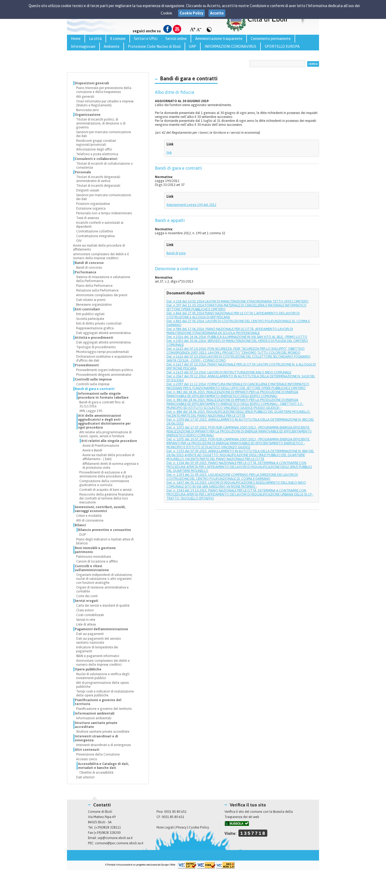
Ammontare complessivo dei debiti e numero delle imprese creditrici (103, 662)
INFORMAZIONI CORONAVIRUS (230, 46)
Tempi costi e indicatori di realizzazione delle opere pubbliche (105, 693)
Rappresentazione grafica (95, 328)
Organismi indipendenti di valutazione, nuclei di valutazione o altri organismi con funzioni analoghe (104, 579)
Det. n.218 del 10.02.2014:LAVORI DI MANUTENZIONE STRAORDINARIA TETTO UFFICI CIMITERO (237, 301)
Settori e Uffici (146, 39)
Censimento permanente (271, 39)
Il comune (118, 39)
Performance (85, 272)
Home (76, 39)
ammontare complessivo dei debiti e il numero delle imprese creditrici (101, 256)
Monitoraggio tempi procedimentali (102, 352)
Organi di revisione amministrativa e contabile (102, 589)
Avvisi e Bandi (92, 450)
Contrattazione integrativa (95, 236)
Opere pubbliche (88, 669)
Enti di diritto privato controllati (99, 323)
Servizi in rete (85, 620)
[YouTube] (177, 29)
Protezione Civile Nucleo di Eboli (154, 46)
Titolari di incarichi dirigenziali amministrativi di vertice (98, 179)
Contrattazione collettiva (94, 231)
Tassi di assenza (87, 218)
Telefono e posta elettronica (97, 154)
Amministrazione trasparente (218, 39)
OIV (79, 241)
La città (95, 39)
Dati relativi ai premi (91, 300)
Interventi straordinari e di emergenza (96, 738)
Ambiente (111, 46)
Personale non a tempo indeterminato (104, 213)
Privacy (181, 827)
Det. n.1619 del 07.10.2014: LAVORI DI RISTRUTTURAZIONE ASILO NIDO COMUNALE (228, 372)
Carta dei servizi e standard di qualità (102, 605)
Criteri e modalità (89, 516)
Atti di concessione (89, 520)
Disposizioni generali (92, 83)
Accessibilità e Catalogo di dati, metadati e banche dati (103, 766)
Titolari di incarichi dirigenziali (98, 185)
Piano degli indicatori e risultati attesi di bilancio (105, 541)
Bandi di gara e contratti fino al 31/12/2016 (101, 404)
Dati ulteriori (85, 777)
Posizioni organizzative (93, 204)
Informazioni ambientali (94, 713)
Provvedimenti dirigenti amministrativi (103, 375)
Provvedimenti (87, 365)
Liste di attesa (86, 624)
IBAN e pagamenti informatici (97, 656)
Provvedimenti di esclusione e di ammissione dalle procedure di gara (105, 474)
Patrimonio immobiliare (93, 557)
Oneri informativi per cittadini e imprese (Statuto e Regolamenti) (105, 103)
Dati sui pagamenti (90, 634)
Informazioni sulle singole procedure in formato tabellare (103, 395)
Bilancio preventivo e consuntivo (104, 530)
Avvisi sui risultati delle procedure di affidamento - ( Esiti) (108, 457)
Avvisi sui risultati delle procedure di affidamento (99, 247)
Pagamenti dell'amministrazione (101, 629)
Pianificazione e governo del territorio (98, 702)
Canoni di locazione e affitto (97, 561)
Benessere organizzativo (94, 304)
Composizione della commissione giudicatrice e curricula (104, 483)
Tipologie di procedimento (96, 347)
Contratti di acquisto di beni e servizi (105, 490)
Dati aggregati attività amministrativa (103, 333)
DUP (82, 534)
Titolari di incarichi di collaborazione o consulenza (104, 165)
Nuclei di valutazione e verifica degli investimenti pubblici (102, 676)
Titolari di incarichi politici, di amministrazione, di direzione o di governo (101, 123)
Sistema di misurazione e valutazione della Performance (103, 279)
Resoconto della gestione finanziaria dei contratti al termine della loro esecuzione (106, 498)
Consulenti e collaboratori (96, 159)
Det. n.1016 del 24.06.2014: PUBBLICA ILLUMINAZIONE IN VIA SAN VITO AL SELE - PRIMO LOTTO (236, 337)
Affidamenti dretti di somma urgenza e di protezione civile (110, 466)
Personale (83, 172)
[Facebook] (167, 29)
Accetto (217, 13)
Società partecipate (90, 319)
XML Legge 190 (90, 411)
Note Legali (165, 827)
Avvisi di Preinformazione (100, 445)
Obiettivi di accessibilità (96, 772)
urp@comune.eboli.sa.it (115, 838)
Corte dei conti (87, 596)
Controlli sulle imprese (93, 379)
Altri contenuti (87, 750)
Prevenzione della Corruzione (98, 754)
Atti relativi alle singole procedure (109, 441)
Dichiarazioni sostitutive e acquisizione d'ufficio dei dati (104, 358)
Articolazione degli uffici (94, 149)
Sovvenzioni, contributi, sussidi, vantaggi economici (100, 509)
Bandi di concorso (89, 263)
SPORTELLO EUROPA (282, 46)
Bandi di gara (176, 253)
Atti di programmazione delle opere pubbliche (102, 685)
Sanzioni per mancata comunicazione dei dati (103, 134)
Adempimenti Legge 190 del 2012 (191, 205)
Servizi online (176, 39)
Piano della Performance (94, 286)
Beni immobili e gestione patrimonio (95, 550)
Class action (85, 610)
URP (192, 46)
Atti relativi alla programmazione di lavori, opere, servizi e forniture (105, 434)
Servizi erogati (86, 601)
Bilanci (80, 525)
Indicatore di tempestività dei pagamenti (97, 649)
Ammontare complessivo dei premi (101, 295)
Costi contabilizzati (90, 615)
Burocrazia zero (87, 110)
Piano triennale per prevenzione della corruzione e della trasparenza (103, 90)
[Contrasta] (209, 29)
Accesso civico (86, 759)
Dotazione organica (91, 208)
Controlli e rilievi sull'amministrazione (92, 568)
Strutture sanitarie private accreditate (96, 725)
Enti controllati (87, 309)
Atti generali (85, 96)
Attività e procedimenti (94, 338)
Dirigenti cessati (87, 190)
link (169, 152)
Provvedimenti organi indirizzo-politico (104, 370)
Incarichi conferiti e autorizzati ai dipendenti (99, 224)
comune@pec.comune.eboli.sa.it (119, 843)
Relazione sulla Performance (97, 290)
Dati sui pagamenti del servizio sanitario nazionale (98, 640)
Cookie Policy (199, 827)
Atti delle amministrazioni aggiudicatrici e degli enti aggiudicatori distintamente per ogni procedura (104, 421)
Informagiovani (83, 46)
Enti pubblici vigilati (90, 314)
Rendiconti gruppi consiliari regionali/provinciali (96, 143)
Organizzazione (88, 115)
